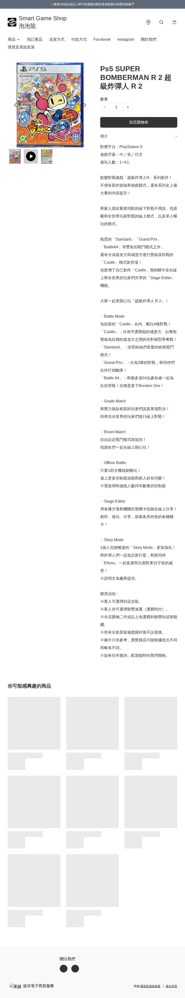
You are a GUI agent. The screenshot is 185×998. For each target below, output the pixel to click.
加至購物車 (138, 122)
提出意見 (171, 986)
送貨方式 (57, 39)
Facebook (102, 39)
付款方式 (79, 39)
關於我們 (148, 39)
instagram (125, 39)
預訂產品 (34, 39)
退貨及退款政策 (21, 47)
